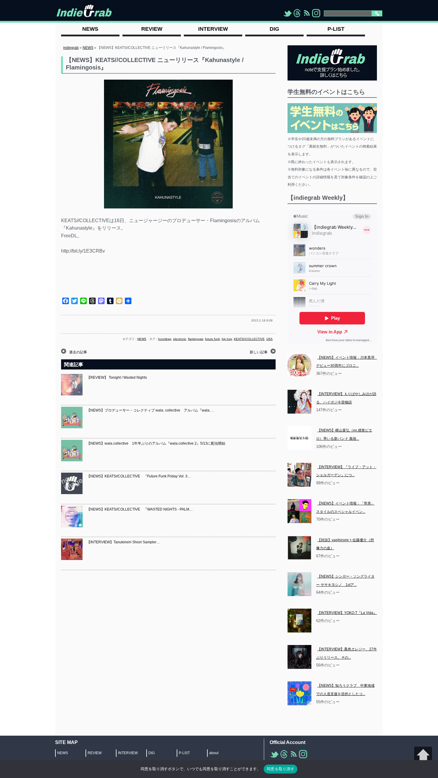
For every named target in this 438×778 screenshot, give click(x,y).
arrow (423, 756)
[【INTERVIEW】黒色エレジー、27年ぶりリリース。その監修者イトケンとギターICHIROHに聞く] (299, 657)
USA (269, 339)
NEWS (88, 48)
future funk (212, 339)
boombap (164, 339)
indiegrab (71, 48)
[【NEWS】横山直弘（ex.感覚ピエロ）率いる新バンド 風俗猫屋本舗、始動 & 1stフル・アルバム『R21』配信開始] (299, 438)
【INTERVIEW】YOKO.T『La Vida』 (347, 613)
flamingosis (195, 339)
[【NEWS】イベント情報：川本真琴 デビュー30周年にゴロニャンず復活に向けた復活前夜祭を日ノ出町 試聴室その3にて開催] (299, 365)
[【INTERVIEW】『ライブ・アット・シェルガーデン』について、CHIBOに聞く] (299, 475)
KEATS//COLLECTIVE (249, 339)
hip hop (227, 339)
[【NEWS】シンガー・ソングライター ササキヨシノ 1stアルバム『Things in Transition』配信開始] (299, 584)
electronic (179, 339)
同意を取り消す (280, 768)
